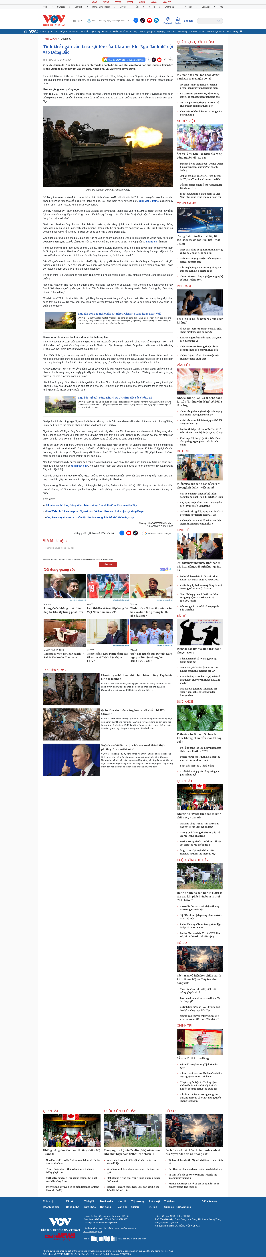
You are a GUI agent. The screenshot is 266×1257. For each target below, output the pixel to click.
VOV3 (118, 2)
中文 (45, 7)
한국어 (151, 7)
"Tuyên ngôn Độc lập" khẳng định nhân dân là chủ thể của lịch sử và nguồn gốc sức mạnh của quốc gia (198, 1085)
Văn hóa (193, 31)
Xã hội (54, 31)
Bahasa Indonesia (101, 7)
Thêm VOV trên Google (159, 533)
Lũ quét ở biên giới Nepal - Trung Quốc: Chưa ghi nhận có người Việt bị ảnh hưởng (201, 167)
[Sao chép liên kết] (165, 59)
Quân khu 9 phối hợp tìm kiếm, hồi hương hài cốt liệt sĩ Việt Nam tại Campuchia (198, 692)
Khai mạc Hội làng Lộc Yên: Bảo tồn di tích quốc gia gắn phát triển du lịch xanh (200, 441)
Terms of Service (102, 559)
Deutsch (79, 7)
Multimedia (74, 31)
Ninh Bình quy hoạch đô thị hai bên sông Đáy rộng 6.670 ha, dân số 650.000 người (199, 597)
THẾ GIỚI (50, 38)
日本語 (123, 7)
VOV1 (94, 2)
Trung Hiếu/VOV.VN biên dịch (156, 523)
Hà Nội (77, 21)
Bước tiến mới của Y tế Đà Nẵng (197, 765)
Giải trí (202, 31)
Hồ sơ (182, 942)
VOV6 (154, 2)
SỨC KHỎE (185, 701)
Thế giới (63, 31)
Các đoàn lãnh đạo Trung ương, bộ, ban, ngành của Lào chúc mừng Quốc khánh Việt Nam (200, 1097)
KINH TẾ (183, 530)
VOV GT (167, 2)
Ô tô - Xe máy (130, 31)
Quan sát (66, 38)
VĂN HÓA (184, 365)
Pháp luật (106, 31)
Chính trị (44, 31)
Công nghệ (159, 31)
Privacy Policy (86, 559)
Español (206, 7)
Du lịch (210, 31)
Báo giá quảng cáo (92, 1231)
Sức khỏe (171, 31)
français (61, 7)
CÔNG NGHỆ (186, 203)
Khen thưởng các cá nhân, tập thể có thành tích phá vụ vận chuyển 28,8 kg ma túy (200, 679)
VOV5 (142, 2)
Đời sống (182, 31)
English (188, 20)
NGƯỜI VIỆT (186, 121)
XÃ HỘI (182, 616)
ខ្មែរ (137, 7)
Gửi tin (108, 564)
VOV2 (106, 2)
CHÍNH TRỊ (184, 1025)
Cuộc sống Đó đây (192, 860)
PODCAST (184, 286)
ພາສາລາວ (169, 7)
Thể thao (117, 31)
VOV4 (130, 2)
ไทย (221, 7)
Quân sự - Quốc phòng (227, 31)
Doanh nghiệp (146, 31)
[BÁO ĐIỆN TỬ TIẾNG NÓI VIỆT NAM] (54, 20)
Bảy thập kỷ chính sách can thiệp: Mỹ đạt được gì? (195, 1169)
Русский (188, 7)
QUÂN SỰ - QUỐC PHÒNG (196, 42)
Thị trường (95, 31)
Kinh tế (84, 31)
